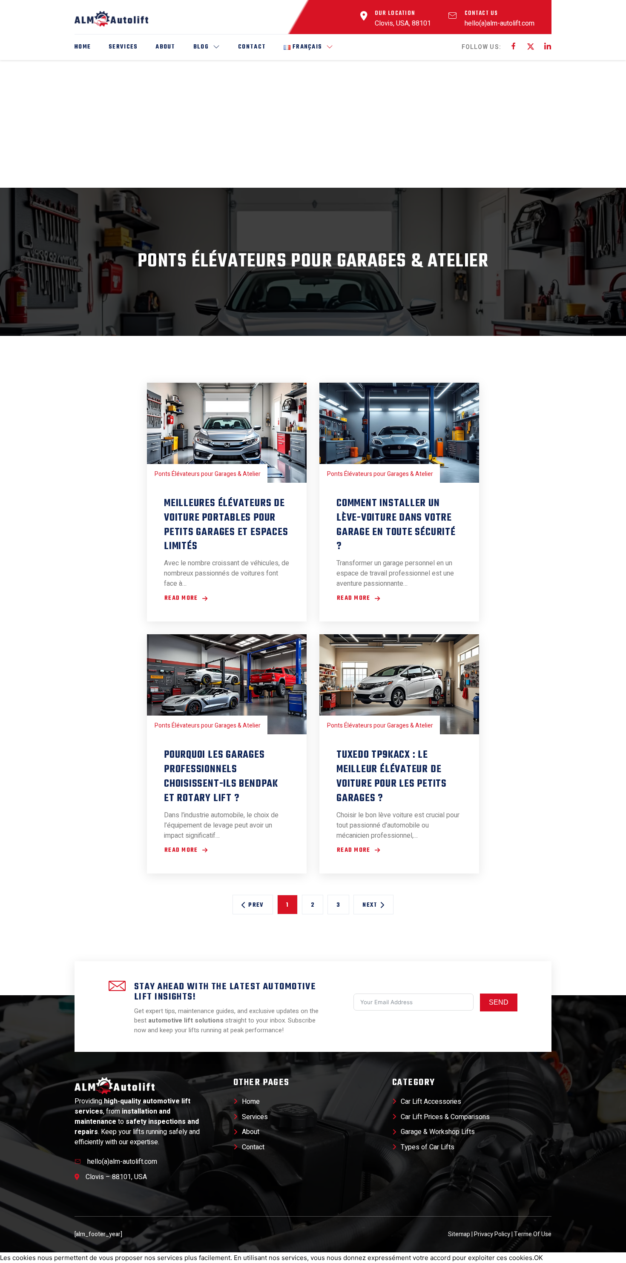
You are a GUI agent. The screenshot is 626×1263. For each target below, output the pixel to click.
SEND (498, 1002)
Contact (252, 47)
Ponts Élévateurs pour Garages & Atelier (313, 262)
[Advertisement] (313, 123)
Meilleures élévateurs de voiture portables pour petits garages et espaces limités (226, 524)
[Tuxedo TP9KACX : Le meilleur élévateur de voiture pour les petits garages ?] (399, 684)
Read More (183, 598)
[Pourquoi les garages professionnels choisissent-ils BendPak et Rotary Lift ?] (227, 684)
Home (83, 47)
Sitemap (459, 1234)
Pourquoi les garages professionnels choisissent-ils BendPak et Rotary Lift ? (221, 776)
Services (123, 47)
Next (369, 905)
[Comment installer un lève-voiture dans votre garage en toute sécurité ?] (399, 433)
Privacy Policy (492, 1234)
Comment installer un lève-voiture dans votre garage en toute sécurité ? (396, 524)
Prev (256, 905)
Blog (201, 47)
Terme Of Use (532, 1234)
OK (538, 1258)
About (165, 47)
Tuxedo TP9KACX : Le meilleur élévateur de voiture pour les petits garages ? (391, 776)
